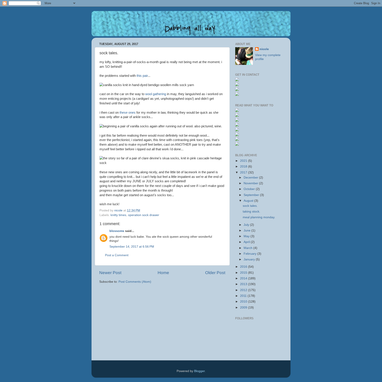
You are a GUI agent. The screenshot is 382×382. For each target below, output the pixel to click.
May (247, 236)
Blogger (199, 371)
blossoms (116, 231)
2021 (244, 160)
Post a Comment (116, 255)
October (250, 189)
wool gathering (155, 94)
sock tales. (250, 205)
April (247, 242)
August (249, 200)
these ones (128, 112)
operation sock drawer (143, 215)
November (251, 183)
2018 (244, 166)
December (251, 177)
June (247, 230)
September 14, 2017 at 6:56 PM (131, 246)
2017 (244, 172)
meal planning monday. (259, 217)
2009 (244, 307)
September (252, 195)
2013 (244, 284)
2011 (244, 295)
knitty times (118, 215)
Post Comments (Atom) (134, 281)
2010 (244, 301)
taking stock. (251, 211)
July (247, 224)
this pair (142, 75)
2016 (244, 266)
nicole (264, 49)
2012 (244, 290)
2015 (244, 272)
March (248, 248)
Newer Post (110, 272)
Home (163, 272)
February (250, 253)
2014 (244, 278)
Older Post (215, 272)
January (250, 259)
